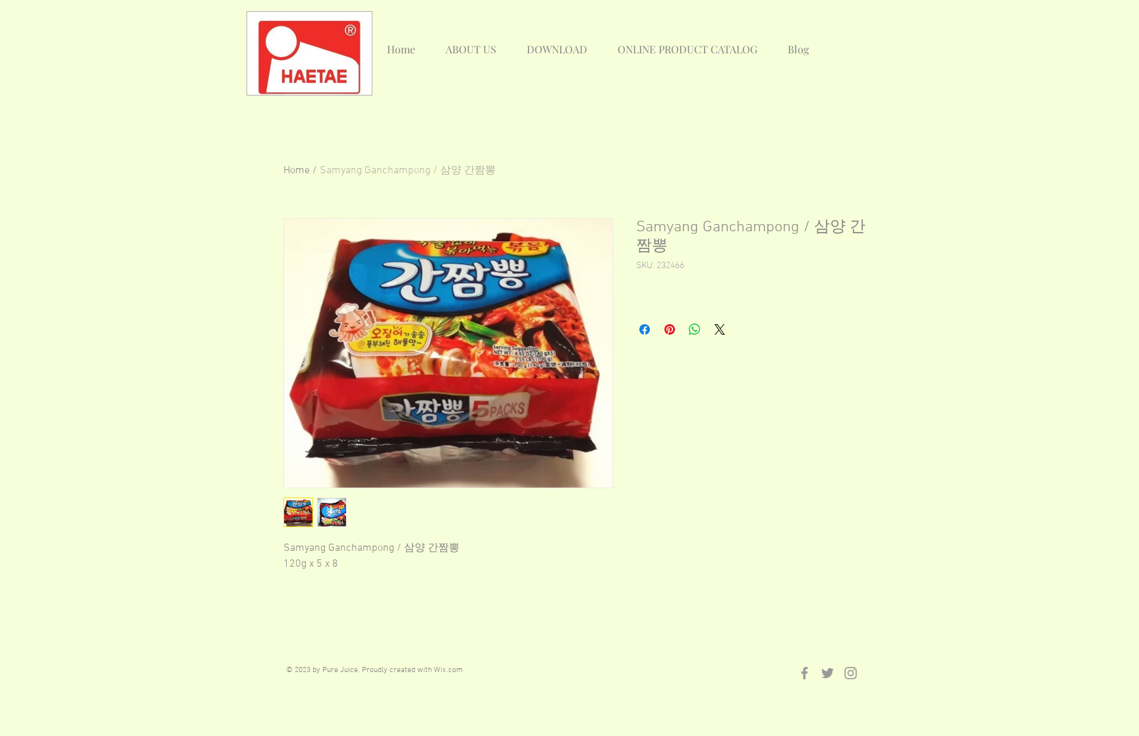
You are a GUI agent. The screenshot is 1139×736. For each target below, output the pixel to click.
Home (296, 170)
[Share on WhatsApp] (695, 329)
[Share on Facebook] (645, 329)
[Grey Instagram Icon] (850, 673)
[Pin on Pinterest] (670, 329)
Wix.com (448, 670)
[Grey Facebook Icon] (804, 673)
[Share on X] (720, 329)
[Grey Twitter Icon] (827, 673)
